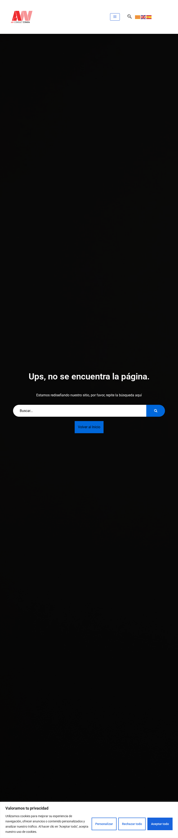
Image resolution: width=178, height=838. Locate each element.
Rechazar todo (132, 824)
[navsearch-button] (129, 17)
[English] (143, 17)
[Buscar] (155, 411)
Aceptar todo (160, 824)
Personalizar (104, 824)
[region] (89, 820)
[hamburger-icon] (115, 17)
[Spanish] (149, 17)
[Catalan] (138, 17)
